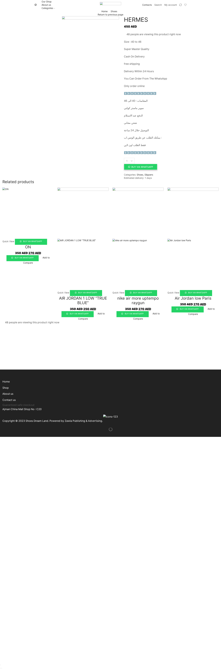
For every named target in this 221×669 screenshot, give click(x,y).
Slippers (148, 174)
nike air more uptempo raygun (138, 300)
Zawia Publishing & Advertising (83, 420)
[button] (140, 166)
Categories (47, 8)
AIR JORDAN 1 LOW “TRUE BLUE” (83, 300)
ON (28, 247)
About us (46, 4)
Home (104, 11)
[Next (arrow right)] (1, 668)
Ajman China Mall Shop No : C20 (22, 409)
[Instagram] (35, 5)
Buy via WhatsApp (142, 166)
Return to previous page (110, 14)
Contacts (147, 4)
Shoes (114, 11)
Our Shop (47, 1)
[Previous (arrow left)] (0, 668)
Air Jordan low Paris (193, 298)
